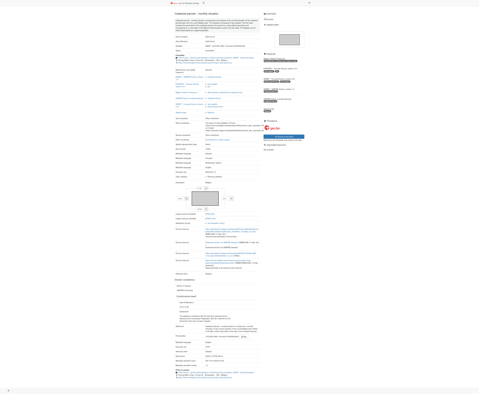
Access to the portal (285, 136)
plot (209, 86)
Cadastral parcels (214, 77)
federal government (215, 106)
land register (212, 84)
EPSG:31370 (210, 218)
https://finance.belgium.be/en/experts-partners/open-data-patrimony (205, 62)
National (211, 112)
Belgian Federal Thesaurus (186, 92)
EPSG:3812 (210, 214)
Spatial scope (181, 112)
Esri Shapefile (213, 223)
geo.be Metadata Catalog (188, 3)
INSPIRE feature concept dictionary (189, 98)
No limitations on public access (217, 139)
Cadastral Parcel (214, 98)
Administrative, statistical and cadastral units (225, 92)
